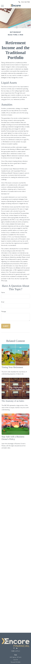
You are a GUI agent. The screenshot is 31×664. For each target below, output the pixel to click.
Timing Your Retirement (12, 367)
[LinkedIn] (17, 648)
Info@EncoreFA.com (15, 651)
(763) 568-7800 (25, 2)
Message (3, 311)
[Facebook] (14, 648)
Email (2, 302)
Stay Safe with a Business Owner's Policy (13, 437)
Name (3, 292)
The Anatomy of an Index (13, 401)
